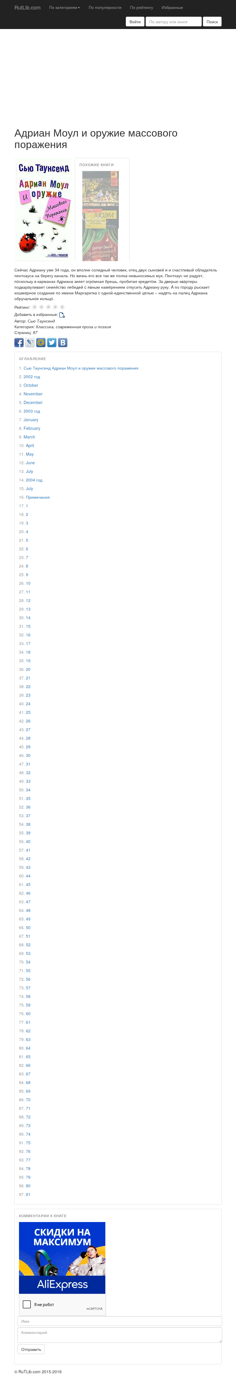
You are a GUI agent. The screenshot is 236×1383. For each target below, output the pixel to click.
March (29, 437)
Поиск (212, 21)
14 (28, 617)
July (29, 471)
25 (28, 712)
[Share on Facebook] (19, 342)
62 (28, 1031)
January (31, 419)
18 (28, 652)
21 (28, 678)
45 (28, 884)
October (31, 385)
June (30, 462)
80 (28, 1185)
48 (28, 910)
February (32, 428)
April (30, 445)
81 (28, 1194)
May (30, 454)
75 (28, 1142)
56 (28, 979)
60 (28, 1013)
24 (28, 703)
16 (28, 635)
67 (28, 1074)
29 (28, 746)
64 (28, 1048)
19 (28, 660)
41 (28, 850)
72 (28, 1117)
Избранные (172, 7)
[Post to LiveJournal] (30, 342)
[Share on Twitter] (51, 342)
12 (28, 600)
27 (28, 729)
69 (28, 1091)
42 (28, 858)
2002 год (32, 376)
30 (28, 755)
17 (28, 643)
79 (28, 1177)
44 (28, 876)
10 (28, 583)
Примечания (38, 497)
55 (28, 970)
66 (28, 1065)
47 (28, 901)
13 (28, 609)
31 (28, 764)
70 (28, 1099)
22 (28, 686)
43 (28, 867)
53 (28, 953)
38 (28, 824)
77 (28, 1160)
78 (28, 1168)
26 (28, 721)
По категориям (63, 7)
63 (28, 1039)
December (33, 402)
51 (28, 936)
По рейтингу (141, 7)
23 (28, 695)
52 (28, 944)
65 (28, 1056)
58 (28, 996)
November (33, 394)
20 (28, 669)
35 (28, 798)
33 (28, 781)
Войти (135, 21)
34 (28, 789)
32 (28, 772)
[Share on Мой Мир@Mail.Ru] (40, 342)
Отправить (31, 1349)
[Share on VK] (62, 342)
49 (28, 919)
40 (28, 841)
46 (28, 893)
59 (28, 1005)
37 (28, 815)
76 (28, 1151)
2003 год (32, 411)
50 (28, 927)
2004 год (34, 480)
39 (28, 833)
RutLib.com (27, 7)
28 (28, 738)
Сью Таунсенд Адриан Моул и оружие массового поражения (81, 368)
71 (28, 1108)
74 (28, 1134)
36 (28, 807)
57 (28, 987)
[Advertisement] (118, 75)
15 (28, 626)
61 (28, 1022)
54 (28, 962)
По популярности (105, 7)
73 (28, 1125)
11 (28, 592)
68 (28, 1082)
